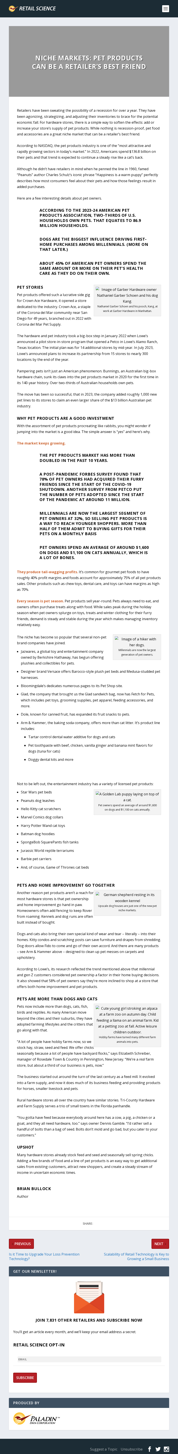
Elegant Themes (42, 1443)
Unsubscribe (132, 1449)
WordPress (87, 1443)
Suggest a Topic (103, 1449)
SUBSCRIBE (25, 1377)
